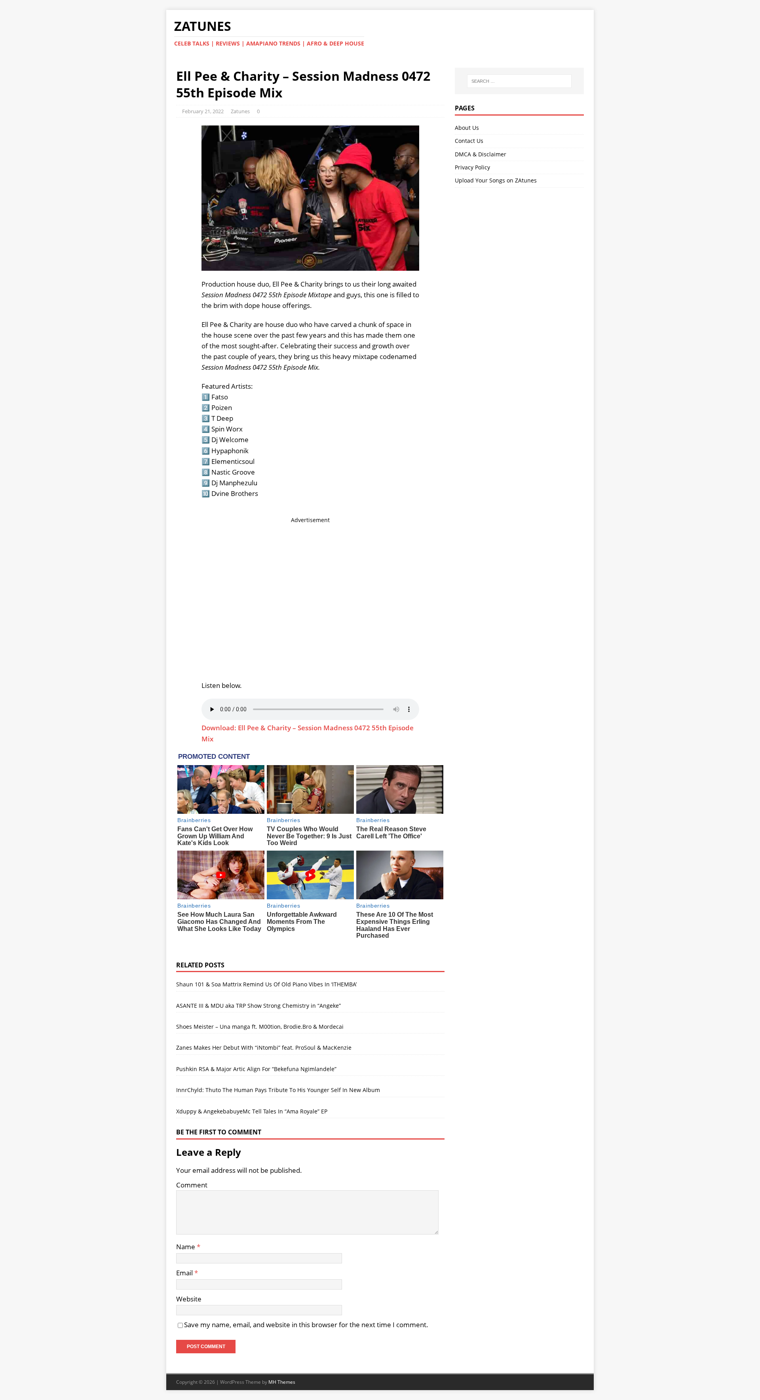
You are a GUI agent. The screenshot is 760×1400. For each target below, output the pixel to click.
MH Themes (281, 1382)
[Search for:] (519, 81)
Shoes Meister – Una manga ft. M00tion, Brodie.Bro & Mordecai (260, 1026)
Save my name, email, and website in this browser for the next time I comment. (306, 1324)
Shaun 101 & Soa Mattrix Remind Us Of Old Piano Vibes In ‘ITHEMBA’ (266, 984)
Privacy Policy (472, 167)
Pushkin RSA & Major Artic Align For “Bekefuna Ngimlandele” (256, 1069)
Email (185, 1272)
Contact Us (469, 140)
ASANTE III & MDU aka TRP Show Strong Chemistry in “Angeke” (258, 1005)
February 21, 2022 (203, 111)
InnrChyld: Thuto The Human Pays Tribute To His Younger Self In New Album (278, 1090)
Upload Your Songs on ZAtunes (496, 180)
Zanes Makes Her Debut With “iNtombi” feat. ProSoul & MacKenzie (264, 1047)
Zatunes (240, 111)
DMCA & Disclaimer (480, 154)
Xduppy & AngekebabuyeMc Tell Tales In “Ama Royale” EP (251, 1111)
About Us (467, 127)
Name (186, 1246)
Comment (191, 1184)
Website (188, 1298)
